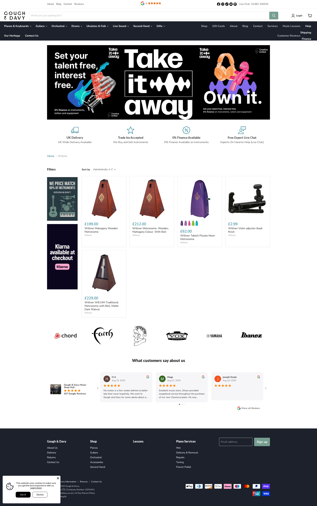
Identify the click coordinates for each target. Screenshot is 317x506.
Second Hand (141, 26)
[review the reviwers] (147, 377)
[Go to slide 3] (184, 404)
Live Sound (120, 26)
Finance (306, 38)
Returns (51, 457)
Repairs (180, 457)
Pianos (94, 447)
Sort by (86, 169)
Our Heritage (12, 36)
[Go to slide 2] (182, 404)
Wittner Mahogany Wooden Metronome (101, 230)
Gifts (160, 26)
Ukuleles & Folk (97, 26)
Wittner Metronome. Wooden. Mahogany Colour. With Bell (150, 230)
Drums (75, 26)
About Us (52, 447)
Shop (204, 26)
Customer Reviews (288, 36)
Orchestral (58, 26)
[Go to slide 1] (179, 404)
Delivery (51, 452)
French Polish (183, 467)
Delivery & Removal (187, 452)
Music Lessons (291, 26)
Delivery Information (66, 481)
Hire (178, 447)
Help (308, 26)
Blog (58, 4)
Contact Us (31, 36)
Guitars (40, 26)
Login (299, 15)
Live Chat (244, 4)
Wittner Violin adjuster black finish (245, 230)
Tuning (180, 462)
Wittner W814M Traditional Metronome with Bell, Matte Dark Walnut (102, 306)
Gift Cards (218, 26)
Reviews (79, 4)
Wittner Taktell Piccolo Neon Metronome (197, 237)
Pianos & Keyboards (16, 26)
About (50, 4)
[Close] (58, 478)
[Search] (273, 15)
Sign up (262, 442)
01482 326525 (259, 4)
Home (50, 156)
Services (272, 26)
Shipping (305, 32)
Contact (68, 4)
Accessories (96, 462)
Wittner (88, 235)
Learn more (36, 487)
